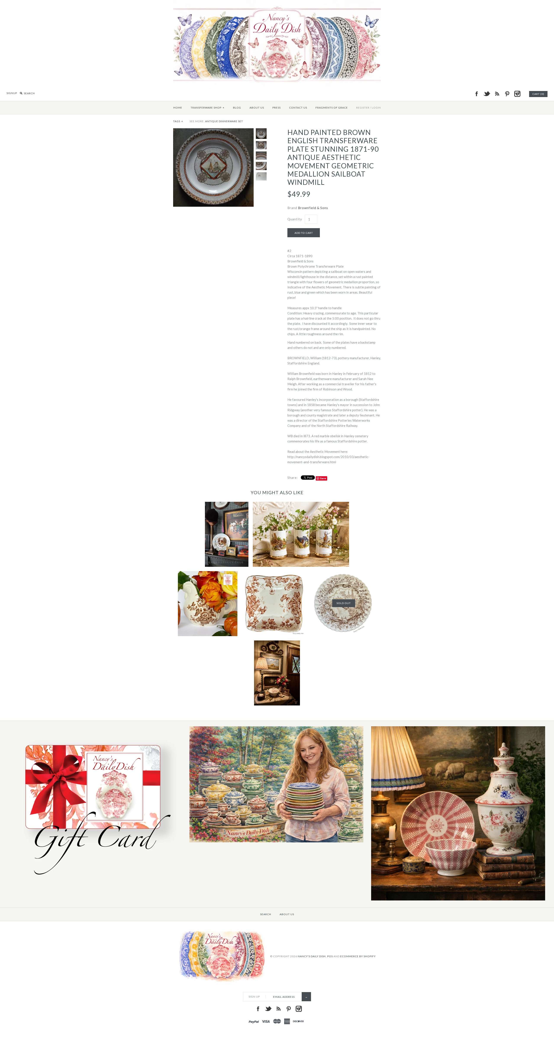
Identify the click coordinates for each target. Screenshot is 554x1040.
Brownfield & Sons (313, 208)
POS (330, 956)
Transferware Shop (207, 107)
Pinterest (507, 94)
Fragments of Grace (332, 107)
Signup (11, 93)
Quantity (294, 219)
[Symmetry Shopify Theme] (95, 879)
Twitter (486, 94)
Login (376, 107)
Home (177, 107)
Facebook (476, 94)
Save (323, 478)
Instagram (517, 94)
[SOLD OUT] (343, 574)
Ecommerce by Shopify (358, 956)
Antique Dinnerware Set (224, 121)
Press (276, 107)
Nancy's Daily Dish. (312, 956)
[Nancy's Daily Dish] (277, 3)
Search (265, 914)
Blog (237, 107)
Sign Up (254, 996)
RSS (497, 94)
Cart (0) (538, 94)
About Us (257, 107)
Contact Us (298, 107)
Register (362, 107)
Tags (178, 121)
